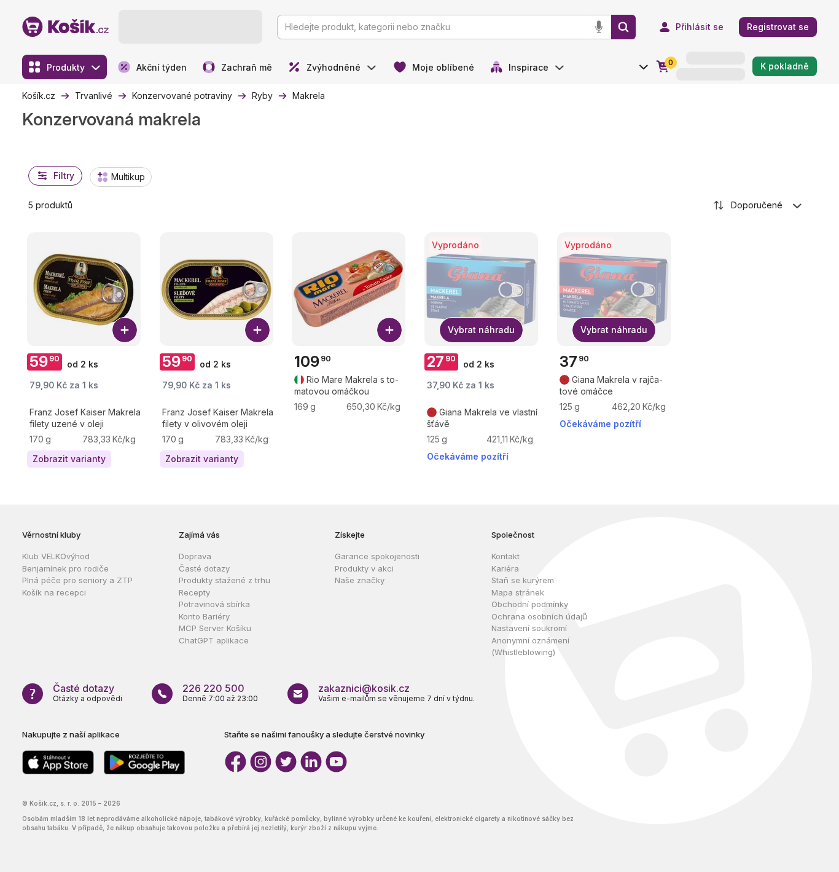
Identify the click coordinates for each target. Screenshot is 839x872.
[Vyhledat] (623, 27)
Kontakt (505, 556)
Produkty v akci (364, 568)
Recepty (194, 592)
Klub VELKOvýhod (56, 556)
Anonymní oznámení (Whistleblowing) (530, 646)
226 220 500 (213, 688)
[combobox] (758, 205)
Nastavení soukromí (529, 628)
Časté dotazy (204, 568)
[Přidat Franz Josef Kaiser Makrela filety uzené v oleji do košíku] (124, 330)
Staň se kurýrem (522, 580)
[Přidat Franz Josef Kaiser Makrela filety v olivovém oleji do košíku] (257, 330)
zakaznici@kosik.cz (364, 688)
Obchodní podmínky (529, 604)
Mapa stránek (517, 592)
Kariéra (505, 568)
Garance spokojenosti (377, 556)
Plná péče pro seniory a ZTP (77, 580)
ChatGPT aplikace (214, 640)
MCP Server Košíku (215, 628)
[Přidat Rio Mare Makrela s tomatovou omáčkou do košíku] (389, 330)
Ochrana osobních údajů (539, 616)
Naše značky (359, 580)
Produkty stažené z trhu (224, 580)
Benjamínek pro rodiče (65, 568)
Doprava (195, 556)
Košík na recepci (54, 592)
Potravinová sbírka (214, 604)
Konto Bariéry (204, 616)
